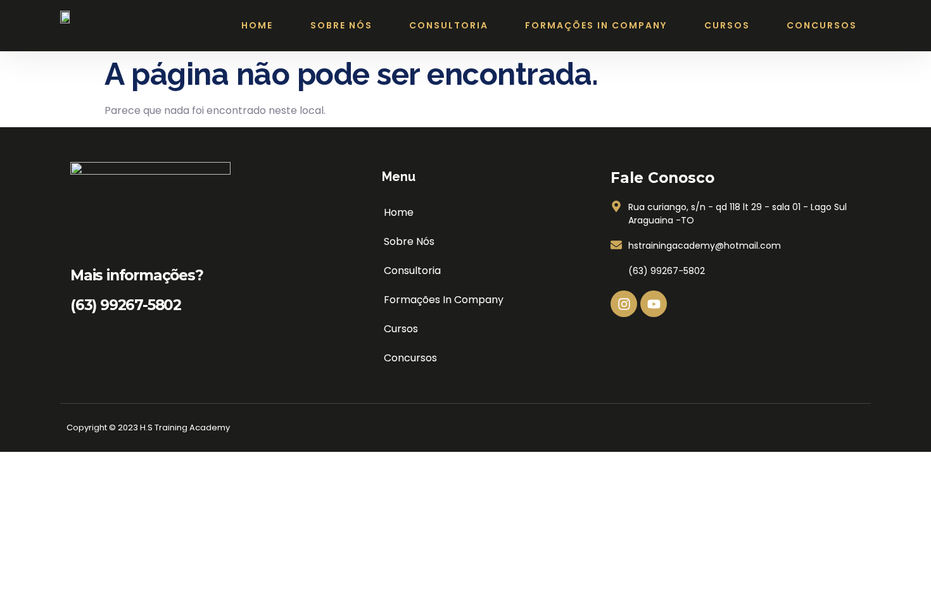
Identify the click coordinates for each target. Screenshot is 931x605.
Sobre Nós (341, 25)
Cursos (727, 25)
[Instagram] (624, 303)
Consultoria (448, 25)
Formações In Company (596, 25)
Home (257, 25)
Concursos (822, 25)
